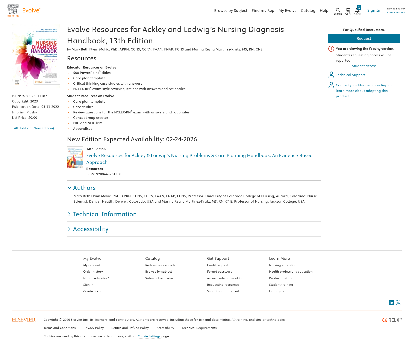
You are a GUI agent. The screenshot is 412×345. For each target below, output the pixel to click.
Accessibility (165, 328)
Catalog (152, 258)
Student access (364, 66)
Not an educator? (96, 278)
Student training (281, 285)
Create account (94, 291)
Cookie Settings (149, 336)
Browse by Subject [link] (230, 10)
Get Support (218, 258)
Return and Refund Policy (130, 328)
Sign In (373, 10)
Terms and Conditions (60, 328)
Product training (281, 278)
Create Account (396, 12)
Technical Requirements (199, 328)
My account (91, 265)
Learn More (279, 258)
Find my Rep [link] (263, 10)
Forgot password (219, 271)
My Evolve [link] (288, 10)
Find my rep (277, 291)
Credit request (217, 265)
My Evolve (92, 258)
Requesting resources (223, 285)
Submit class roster (159, 278)
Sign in (88, 285)
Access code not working (225, 278)
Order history (93, 271)
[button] (81, 187)
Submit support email (223, 291)
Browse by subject (158, 271)
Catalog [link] (308, 10)
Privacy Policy (93, 328)
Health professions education (291, 271)
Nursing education (283, 265)
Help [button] (324, 10)
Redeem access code (160, 265)
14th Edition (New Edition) (33, 128)
